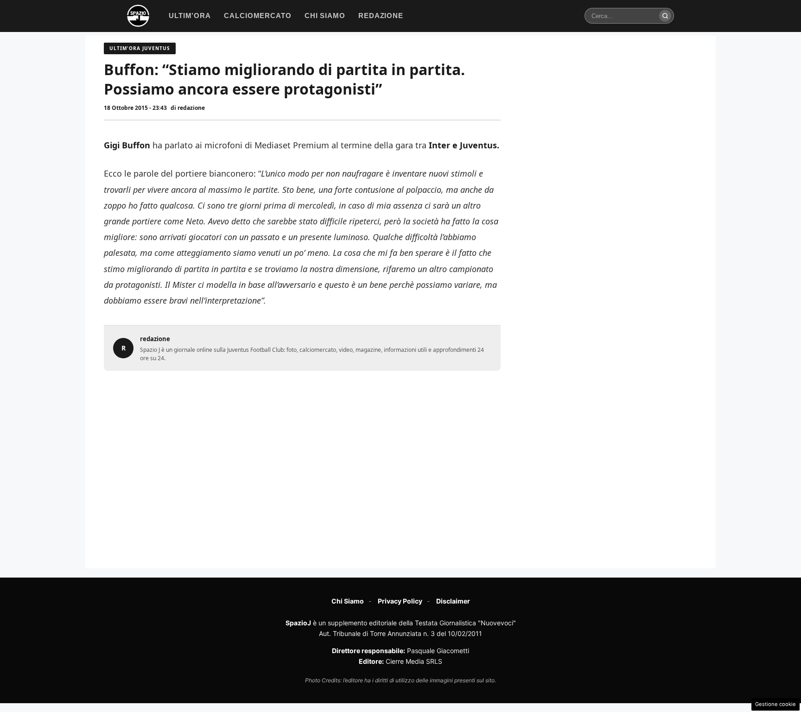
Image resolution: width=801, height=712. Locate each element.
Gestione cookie (775, 704)
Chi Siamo (347, 601)
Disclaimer (453, 601)
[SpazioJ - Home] (138, 16)
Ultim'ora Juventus (139, 48)
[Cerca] (665, 16)
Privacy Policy (400, 601)
